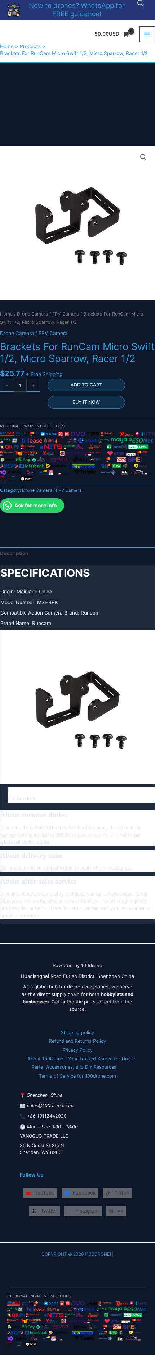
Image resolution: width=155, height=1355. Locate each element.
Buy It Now (86, 402)
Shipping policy (77, 1032)
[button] (143, 157)
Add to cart (86, 385)
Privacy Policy (77, 1050)
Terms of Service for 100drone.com (77, 1076)
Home (6, 314)
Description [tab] (14, 553)
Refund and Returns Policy (77, 1041)
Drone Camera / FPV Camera (48, 314)
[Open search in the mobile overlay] (140, 3)
